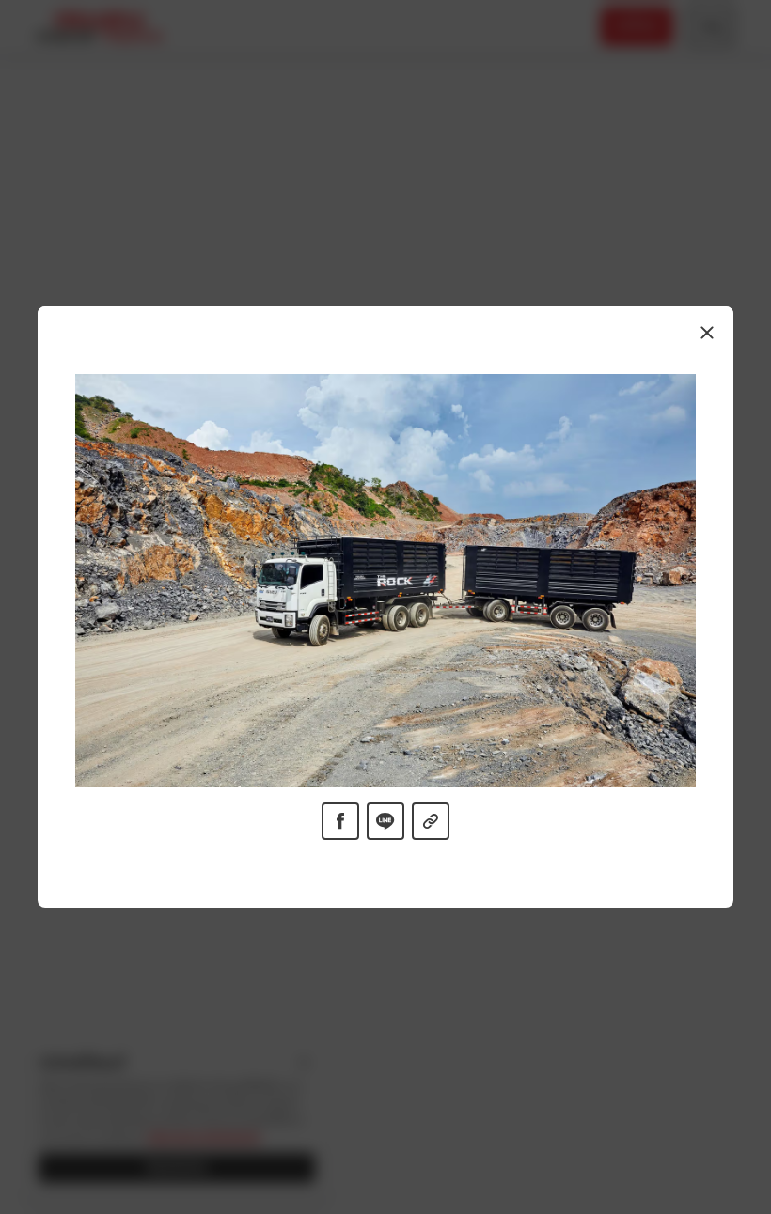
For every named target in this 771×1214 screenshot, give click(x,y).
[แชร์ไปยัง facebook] (340, 821)
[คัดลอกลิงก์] (430, 821)
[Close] (707, 332)
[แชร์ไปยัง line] (385, 821)
